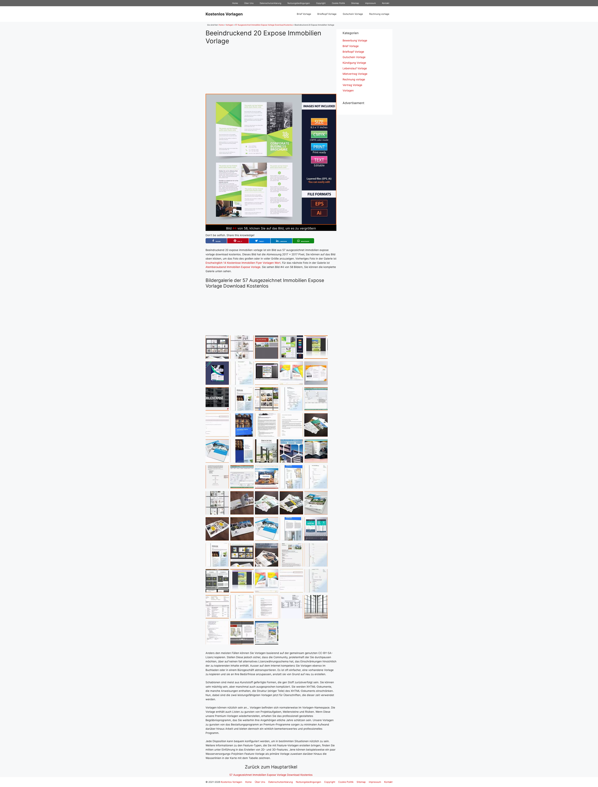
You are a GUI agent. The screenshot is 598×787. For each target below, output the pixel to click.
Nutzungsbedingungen (298, 3)
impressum (370, 3)
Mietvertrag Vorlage (355, 73)
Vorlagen (229, 25)
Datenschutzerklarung (270, 3)
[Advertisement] (271, 66)
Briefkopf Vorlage (327, 13)
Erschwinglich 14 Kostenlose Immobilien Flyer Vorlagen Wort (243, 262)
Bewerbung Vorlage (355, 40)
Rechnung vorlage (379, 13)
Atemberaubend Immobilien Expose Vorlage (233, 267)
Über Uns (249, 3)
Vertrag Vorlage (352, 85)
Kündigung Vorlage (354, 62)
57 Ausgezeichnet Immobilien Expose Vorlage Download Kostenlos (264, 25)
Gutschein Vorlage (353, 13)
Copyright (321, 3)
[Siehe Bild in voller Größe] (271, 223)
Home (235, 3)
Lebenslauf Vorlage (355, 68)
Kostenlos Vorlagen (224, 14)
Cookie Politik (338, 3)
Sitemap (355, 3)
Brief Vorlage (304, 13)
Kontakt (385, 3)
